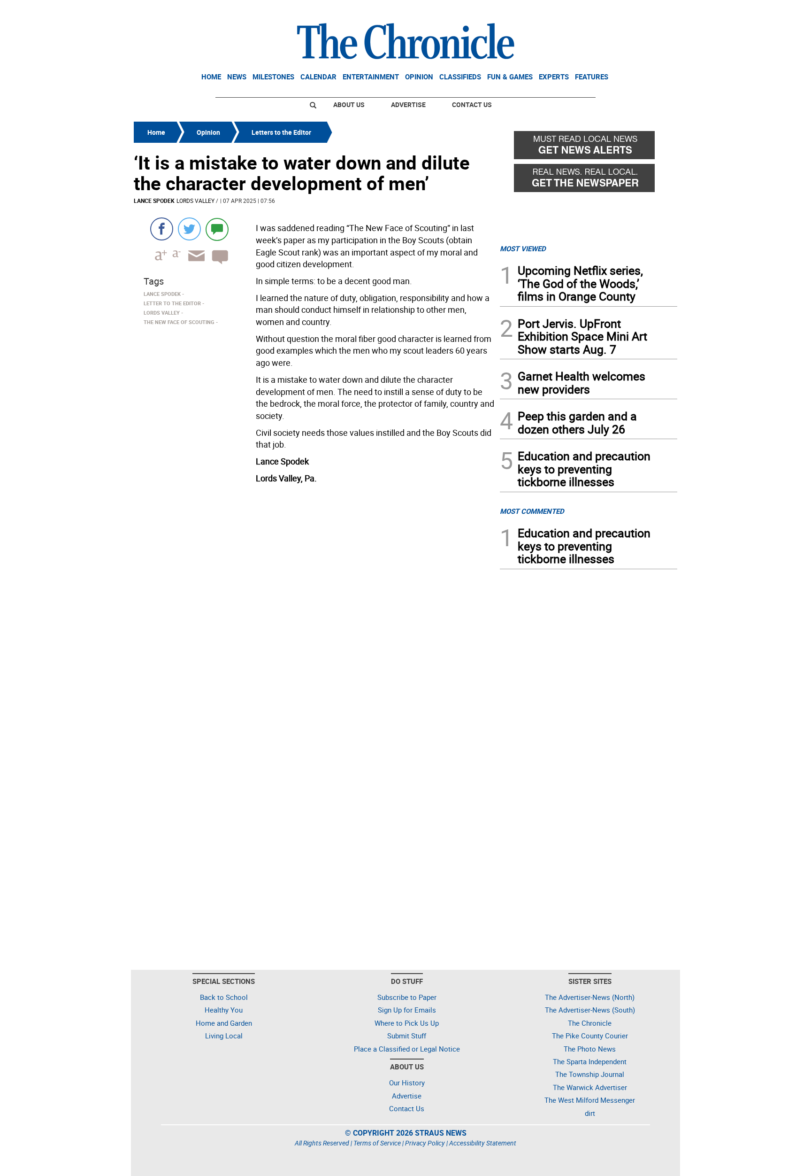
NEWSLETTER (602, 11)
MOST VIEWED (523, 248)
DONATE (654, 11)
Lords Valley (195, 200)
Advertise (408, 104)
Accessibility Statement (482, 1142)
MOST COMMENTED (532, 511)
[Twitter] (189, 228)
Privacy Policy (425, 1142)
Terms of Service (377, 1142)
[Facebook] (161, 228)
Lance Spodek (154, 200)
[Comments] (217, 228)
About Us (349, 104)
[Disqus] (314, 606)
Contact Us (472, 104)
